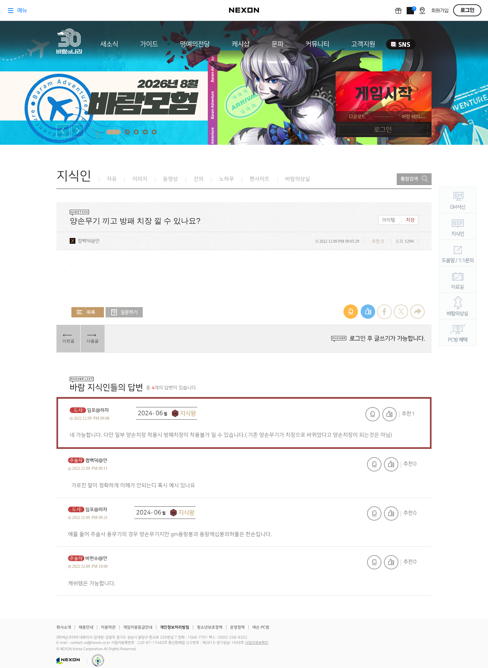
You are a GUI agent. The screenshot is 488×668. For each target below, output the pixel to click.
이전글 (68, 341)
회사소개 (63, 627)
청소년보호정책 (209, 627)
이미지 (139, 179)
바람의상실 (297, 179)
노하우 (226, 179)
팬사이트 (260, 179)
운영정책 (237, 627)
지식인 (73, 176)
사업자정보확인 (256, 643)
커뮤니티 (317, 44)
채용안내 (86, 627)
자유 (112, 179)
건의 (198, 179)
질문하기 (124, 312)
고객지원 (363, 44)
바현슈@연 (96, 558)
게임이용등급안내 (137, 627)
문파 (278, 44)
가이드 (149, 44)
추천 (389, 414)
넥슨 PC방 (260, 627)
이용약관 (108, 627)
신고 (372, 414)
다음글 (93, 341)
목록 (87, 312)
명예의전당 (195, 44)
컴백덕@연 (89, 240)
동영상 (170, 179)
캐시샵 (241, 44)
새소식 (109, 44)
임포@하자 (98, 410)
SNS (401, 44)
